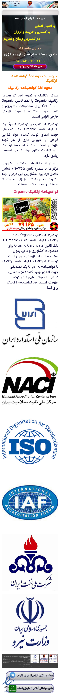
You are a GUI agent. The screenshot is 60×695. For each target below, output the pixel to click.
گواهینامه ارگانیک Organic (36, 191)
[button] (30, 12)
